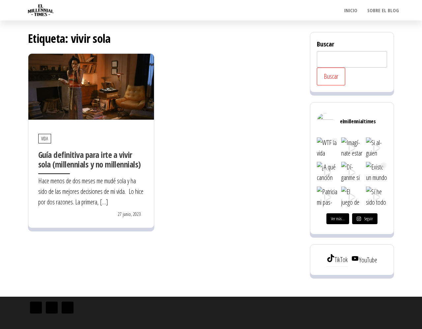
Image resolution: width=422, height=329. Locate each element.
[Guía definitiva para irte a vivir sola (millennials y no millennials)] (91, 85)
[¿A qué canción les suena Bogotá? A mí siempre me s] (327, 172)
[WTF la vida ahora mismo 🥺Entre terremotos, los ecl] (327, 148)
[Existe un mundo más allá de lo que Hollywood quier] (376, 172)
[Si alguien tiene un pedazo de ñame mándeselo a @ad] (376, 148)
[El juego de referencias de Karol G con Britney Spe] (351, 197)
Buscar (325, 44)
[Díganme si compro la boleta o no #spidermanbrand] (351, 172)
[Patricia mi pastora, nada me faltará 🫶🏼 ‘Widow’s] (327, 197)
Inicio (350, 10)
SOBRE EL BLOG (383, 10)
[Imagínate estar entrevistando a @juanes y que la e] (351, 148)
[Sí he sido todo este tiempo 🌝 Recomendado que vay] (376, 197)
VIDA (44, 138)
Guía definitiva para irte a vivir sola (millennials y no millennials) (89, 159)
